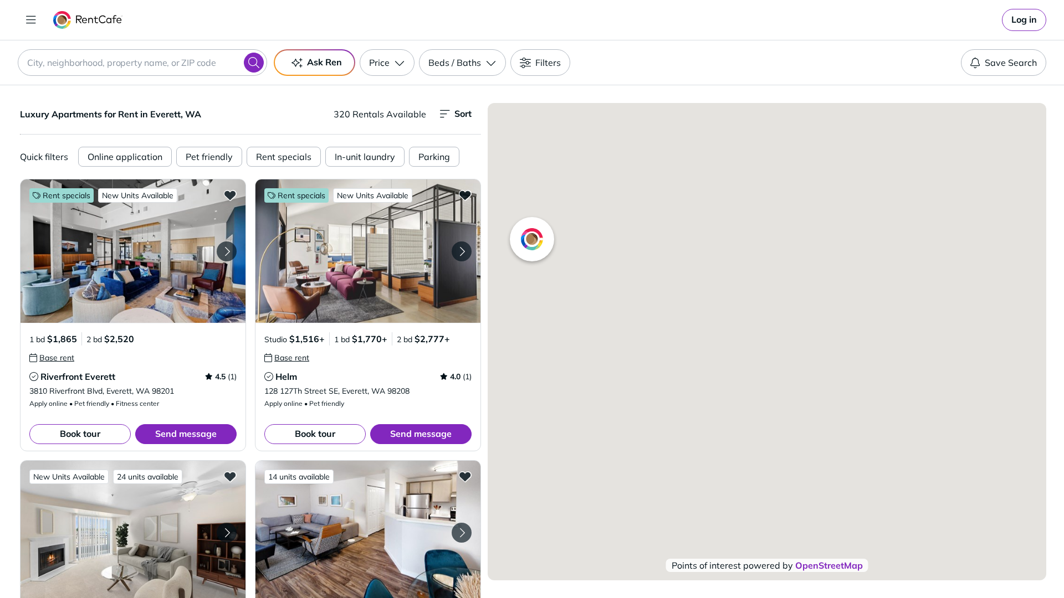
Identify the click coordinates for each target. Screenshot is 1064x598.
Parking (434, 156)
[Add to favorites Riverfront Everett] (230, 195)
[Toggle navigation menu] (31, 20)
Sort (463, 113)
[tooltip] (51, 357)
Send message (186, 433)
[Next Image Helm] (462, 251)
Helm (286, 376)
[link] (1024, 20)
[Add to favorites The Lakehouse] (465, 476)
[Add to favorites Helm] (465, 195)
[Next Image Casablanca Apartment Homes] (227, 533)
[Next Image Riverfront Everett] (227, 251)
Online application (125, 156)
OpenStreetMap (829, 565)
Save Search (1011, 62)
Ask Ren (324, 62)
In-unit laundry (365, 156)
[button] (133, 251)
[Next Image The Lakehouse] (462, 533)
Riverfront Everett (77, 376)
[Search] (254, 63)
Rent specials (283, 156)
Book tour (80, 433)
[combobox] (142, 62)
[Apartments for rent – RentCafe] (87, 20)
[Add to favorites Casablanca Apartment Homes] (230, 476)
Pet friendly (209, 156)
